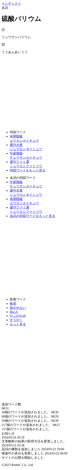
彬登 (13, 303)
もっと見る (18, 324)
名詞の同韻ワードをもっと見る (32, 216)
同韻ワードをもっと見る (27, 170)
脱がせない (18, 307)
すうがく (16, 320)
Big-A (14, 312)
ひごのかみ (18, 315)
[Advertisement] (36, 90)
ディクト (11, 3)
